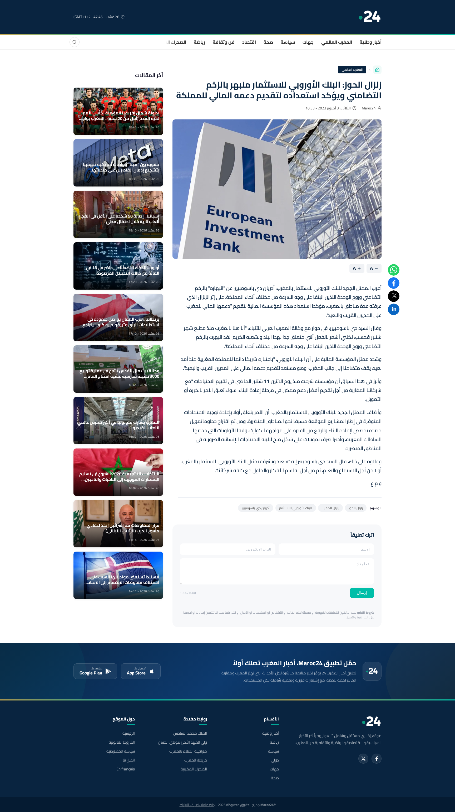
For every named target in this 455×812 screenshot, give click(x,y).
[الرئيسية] (377, 69)
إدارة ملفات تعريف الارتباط (198, 804)
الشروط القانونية (122, 742)
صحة (268, 42)
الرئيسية (128, 733)
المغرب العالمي (336, 42)
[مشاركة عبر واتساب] (393, 270)
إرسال (362, 593)
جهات (308, 42)
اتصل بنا (129, 760)
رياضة (199, 42)
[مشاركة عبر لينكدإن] (393, 309)
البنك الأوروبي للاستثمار (295, 508)
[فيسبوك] (377, 759)
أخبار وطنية (371, 42)
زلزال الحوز (356, 508)
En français (125, 769)
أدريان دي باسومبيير (256, 508)
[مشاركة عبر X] (393, 296)
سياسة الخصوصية (120, 751)
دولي (275, 760)
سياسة (288, 42)
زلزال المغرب (330, 508)
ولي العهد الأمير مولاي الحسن (182, 742)
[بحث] (75, 42)
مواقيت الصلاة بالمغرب (188, 751)
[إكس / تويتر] (363, 759)
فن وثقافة (224, 42)
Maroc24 (369, 108)
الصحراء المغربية (170, 42)
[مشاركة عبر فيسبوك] (393, 283)
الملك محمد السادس (190, 733)
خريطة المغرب (195, 760)
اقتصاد (249, 42)
